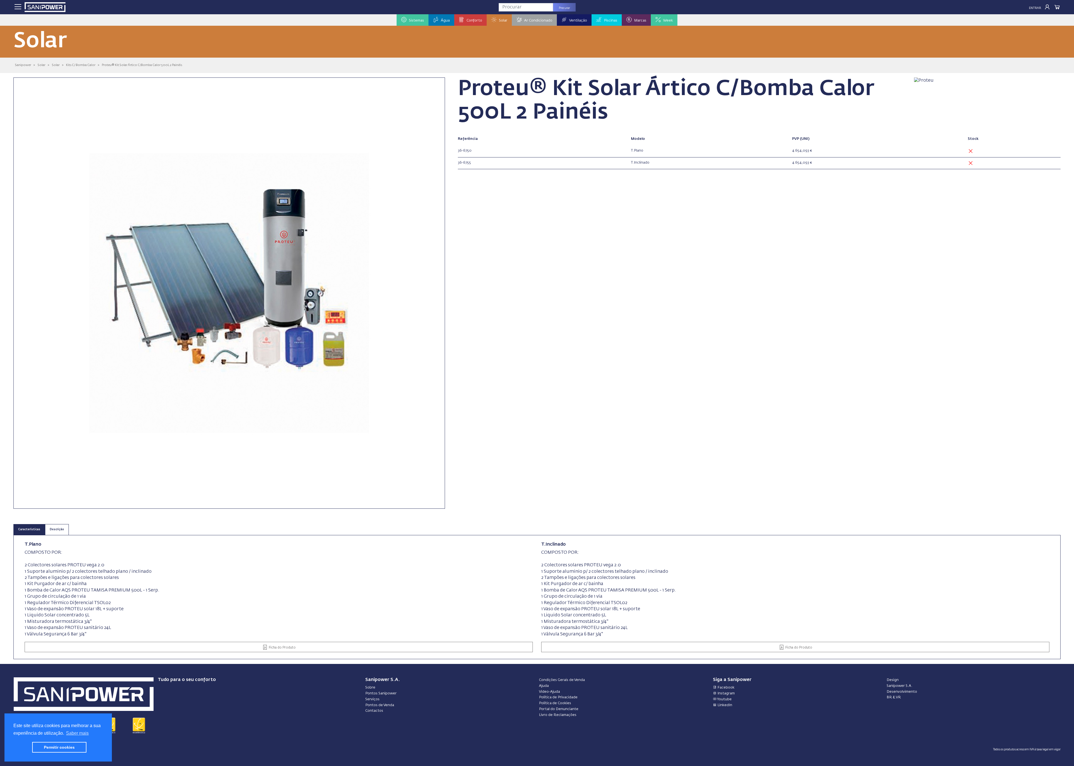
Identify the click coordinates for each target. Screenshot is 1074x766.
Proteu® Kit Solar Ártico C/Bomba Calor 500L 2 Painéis (142, 65)
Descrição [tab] (57, 529)
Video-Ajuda (549, 692)
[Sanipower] (45, 7)
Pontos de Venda (379, 705)
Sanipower (23, 65)
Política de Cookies (555, 703)
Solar (41, 65)
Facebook (725, 687)
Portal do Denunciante (558, 709)
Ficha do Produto (282, 647)
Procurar (564, 8)
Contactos (374, 711)
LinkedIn (724, 705)
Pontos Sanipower (381, 693)
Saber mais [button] (77, 733)
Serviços (372, 699)
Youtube (724, 699)
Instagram (726, 693)
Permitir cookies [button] (59, 747)
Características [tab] (29, 529)
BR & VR (894, 697)
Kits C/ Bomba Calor (80, 65)
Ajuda (544, 686)
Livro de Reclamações (557, 715)
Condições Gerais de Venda (562, 680)
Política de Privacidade (558, 697)
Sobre (370, 687)
